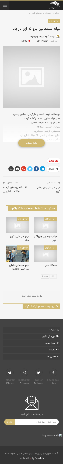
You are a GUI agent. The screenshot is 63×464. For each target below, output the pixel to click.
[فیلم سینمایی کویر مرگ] (17, 225)
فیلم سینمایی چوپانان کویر (48, 189)
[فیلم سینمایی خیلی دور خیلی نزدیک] (17, 253)
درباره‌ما (53, 329)
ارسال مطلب (50, 343)
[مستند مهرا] (45, 253)
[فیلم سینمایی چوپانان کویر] (45, 225)
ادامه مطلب (31, 143)
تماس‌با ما (51, 356)
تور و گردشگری (48, 336)
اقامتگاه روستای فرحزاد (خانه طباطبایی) (15, 189)
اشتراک (9, 422)
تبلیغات (52, 349)
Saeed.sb (39, 458)
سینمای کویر (54, 20)
